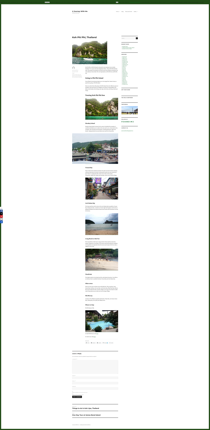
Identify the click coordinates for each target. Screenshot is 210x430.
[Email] (1, 219)
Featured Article (128, 11)
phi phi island (77, 75)
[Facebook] (1, 211)
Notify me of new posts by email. (78, 394)
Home (117, 11)
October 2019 (124, 75)
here (97, 333)
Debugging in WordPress (135, 2)
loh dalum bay (77, 74)
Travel (73, 73)
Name (73, 375)
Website (74, 386)
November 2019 (125, 73)
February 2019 (124, 81)
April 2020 (124, 70)
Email (73, 381)
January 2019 (124, 83)
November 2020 (125, 62)
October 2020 (124, 63)
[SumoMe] (1, 221)
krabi (73, 74)
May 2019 (124, 78)
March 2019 (124, 80)
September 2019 (125, 76)
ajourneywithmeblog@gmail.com (127, 130)
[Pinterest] (1, 216)
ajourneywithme (75, 70)
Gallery (135, 11)
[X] (1, 213)
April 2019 (124, 79)
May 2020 (124, 69)
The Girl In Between (127, 97)
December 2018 (125, 84)
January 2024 (124, 56)
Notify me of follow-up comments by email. (80, 392)
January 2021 (124, 60)
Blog (123, 11)
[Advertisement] (105, 28)
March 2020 (124, 71)
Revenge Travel (125, 46)
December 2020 (125, 61)
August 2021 (124, 57)
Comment (74, 359)
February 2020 (124, 72)
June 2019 (124, 77)
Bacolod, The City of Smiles (127, 48)
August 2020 (124, 65)
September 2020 (125, 64)
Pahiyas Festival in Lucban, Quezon (128, 47)
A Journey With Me (80, 11)
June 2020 (124, 68)
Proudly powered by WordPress (85, 424)
